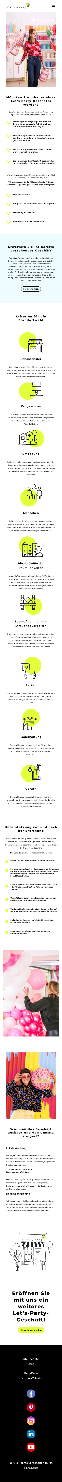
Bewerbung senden (31, 1330)
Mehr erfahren (31, 289)
